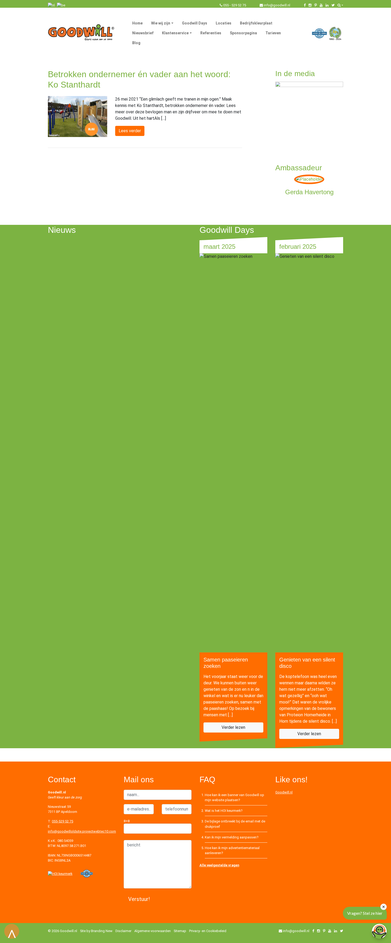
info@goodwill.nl (277, 5)
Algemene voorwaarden (152, 931)
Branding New (102, 931)
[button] (340, 5)
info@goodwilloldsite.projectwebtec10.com (82, 831)
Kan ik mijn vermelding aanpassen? (231, 837)
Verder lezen (233, 727)
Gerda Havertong (309, 192)
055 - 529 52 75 (234, 5)
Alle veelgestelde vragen (219, 865)
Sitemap (180, 931)
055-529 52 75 (62, 821)
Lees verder (130, 130)
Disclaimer (123, 931)
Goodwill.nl (284, 792)
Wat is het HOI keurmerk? (223, 811)
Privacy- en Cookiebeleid (207, 931)
